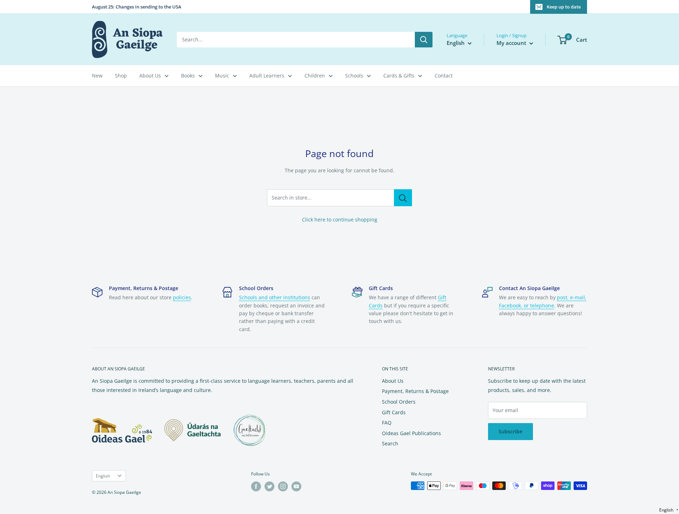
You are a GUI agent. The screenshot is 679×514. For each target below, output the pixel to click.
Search (390, 443)
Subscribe (510, 431)
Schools (354, 75)
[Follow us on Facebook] (256, 486)
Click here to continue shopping (339, 219)
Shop (121, 75)
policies (182, 297)
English (103, 476)
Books (188, 75)
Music (222, 75)
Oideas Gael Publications (411, 433)
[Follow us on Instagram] (283, 486)
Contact (444, 75)
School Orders (399, 401)
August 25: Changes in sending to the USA (136, 7)
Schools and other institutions (274, 297)
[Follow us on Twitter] (269, 486)
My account (512, 42)
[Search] (424, 39)
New (97, 75)
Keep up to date (564, 7)
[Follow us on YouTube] (296, 486)
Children (314, 75)
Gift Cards (394, 412)
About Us (150, 75)
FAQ (386, 422)
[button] (668, 510)
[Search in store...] (403, 197)
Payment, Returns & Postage (415, 391)
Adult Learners (266, 75)
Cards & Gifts (398, 75)
